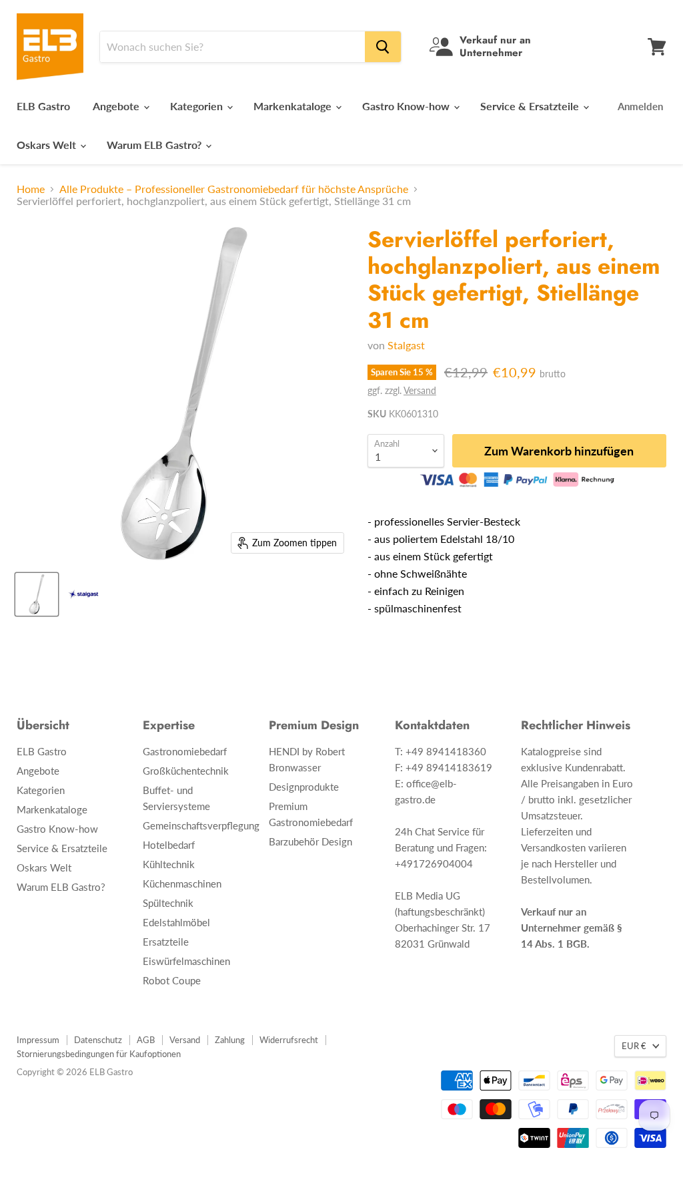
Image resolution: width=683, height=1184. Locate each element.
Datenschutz (98, 1039)
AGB (146, 1039)
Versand (420, 390)
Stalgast (406, 345)
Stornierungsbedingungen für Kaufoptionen (99, 1053)
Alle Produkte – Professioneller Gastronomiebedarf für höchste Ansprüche (233, 189)
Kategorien (197, 106)
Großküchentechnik (186, 771)
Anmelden (640, 106)
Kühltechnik (169, 864)
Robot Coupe (172, 980)
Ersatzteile (166, 942)
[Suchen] (383, 46)
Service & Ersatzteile (531, 106)
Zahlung (230, 1039)
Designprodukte (304, 787)
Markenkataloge (293, 106)
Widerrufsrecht (288, 1039)
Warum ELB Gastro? (155, 144)
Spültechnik (168, 903)
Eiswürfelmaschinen (186, 961)
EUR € (634, 1045)
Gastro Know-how (407, 106)
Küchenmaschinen (182, 883)
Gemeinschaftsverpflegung (201, 825)
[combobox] (232, 46)
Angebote (117, 106)
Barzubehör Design (310, 841)
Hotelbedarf (169, 845)
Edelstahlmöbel (176, 922)
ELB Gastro (43, 106)
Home (31, 189)
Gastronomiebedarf (185, 751)
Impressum (38, 1039)
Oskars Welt (48, 144)
